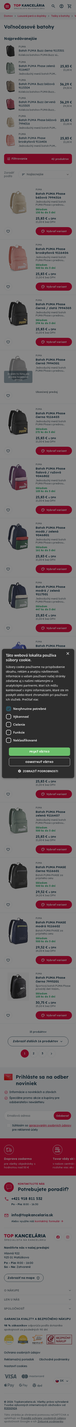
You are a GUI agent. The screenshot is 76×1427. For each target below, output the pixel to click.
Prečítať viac (30, 699)
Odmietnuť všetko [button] (39, 762)
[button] (38, 771)
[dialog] (38, 713)
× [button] (67, 653)
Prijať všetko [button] (39, 751)
